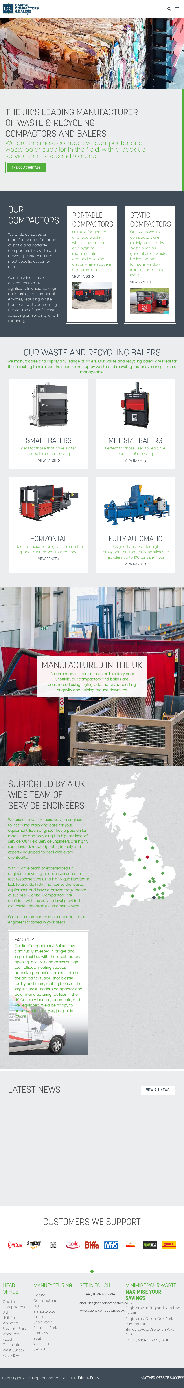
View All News (157, 1090)
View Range (81, 277)
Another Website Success (162, 1378)
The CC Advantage (26, 168)
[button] (177, 9)
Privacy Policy (88, 1378)
